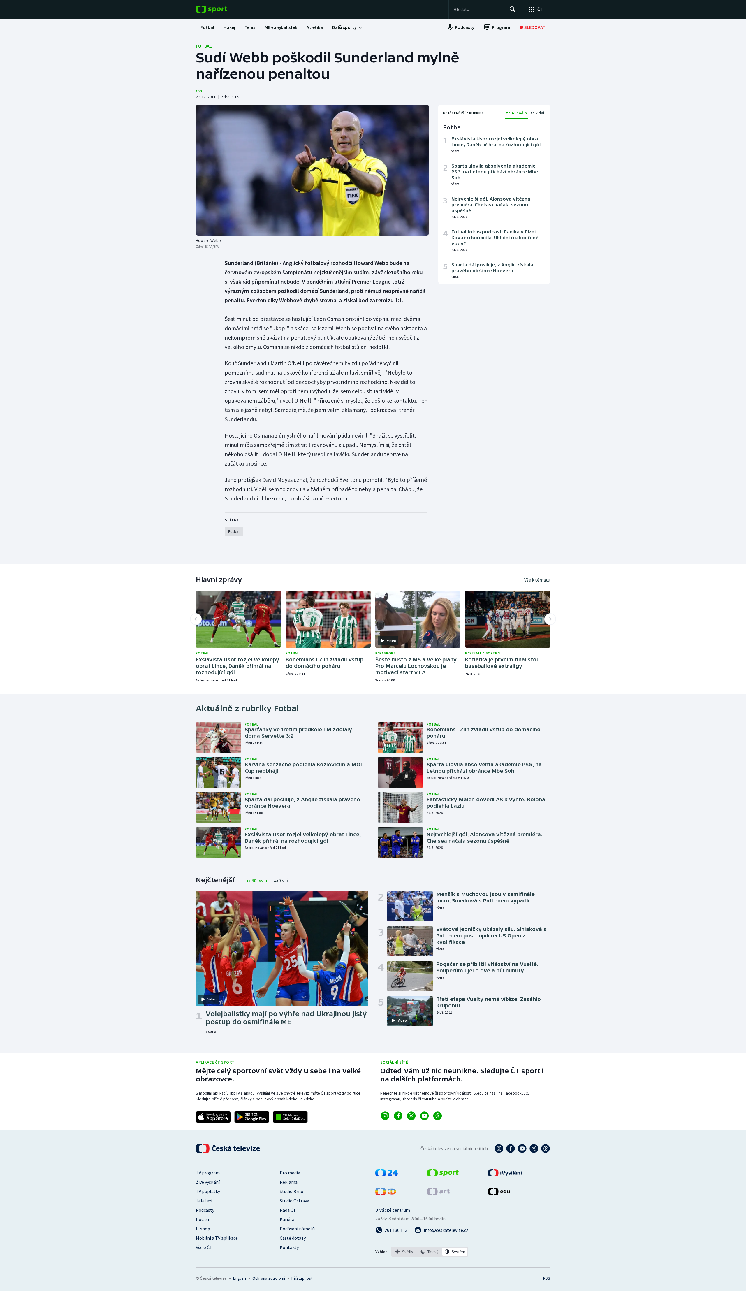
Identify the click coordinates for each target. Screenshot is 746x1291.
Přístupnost (301, 1278)
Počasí (202, 1219)
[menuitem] (207, 27)
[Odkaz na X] (411, 1115)
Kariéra (287, 1219)
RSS (546, 1278)
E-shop (203, 1229)
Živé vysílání (208, 1182)
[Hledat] (512, 9)
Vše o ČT (204, 1247)
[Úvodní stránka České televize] (228, 1148)
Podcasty (205, 1210)
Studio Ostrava (294, 1201)
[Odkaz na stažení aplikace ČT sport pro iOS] (213, 1117)
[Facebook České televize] (510, 1148)
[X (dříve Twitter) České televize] (534, 1148)
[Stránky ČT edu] (499, 1193)
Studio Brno (291, 1191)
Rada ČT (288, 1210)
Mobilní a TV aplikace (217, 1238)
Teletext (204, 1201)
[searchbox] (479, 9)
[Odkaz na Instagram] (385, 1115)
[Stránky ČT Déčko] (385, 1193)
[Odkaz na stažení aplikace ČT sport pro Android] (251, 1117)
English (239, 1278)
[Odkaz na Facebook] (398, 1115)
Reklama (289, 1182)
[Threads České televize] (545, 1148)
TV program (208, 1173)
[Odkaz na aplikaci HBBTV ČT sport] (290, 1117)
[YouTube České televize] (522, 1148)
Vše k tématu (537, 580)
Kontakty (289, 1247)
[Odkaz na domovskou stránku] (220, 9)
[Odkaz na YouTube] (424, 1115)
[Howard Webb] (312, 170)
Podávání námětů (297, 1229)
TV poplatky (208, 1191)
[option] (404, 1252)
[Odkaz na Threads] (437, 1115)
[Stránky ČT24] (386, 1175)
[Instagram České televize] (499, 1148)
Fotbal (204, 46)
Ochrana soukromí (268, 1278)
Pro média (290, 1173)
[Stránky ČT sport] (443, 1175)
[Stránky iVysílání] (505, 1175)
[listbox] (429, 1252)
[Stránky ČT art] (438, 1193)
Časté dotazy (293, 1238)
